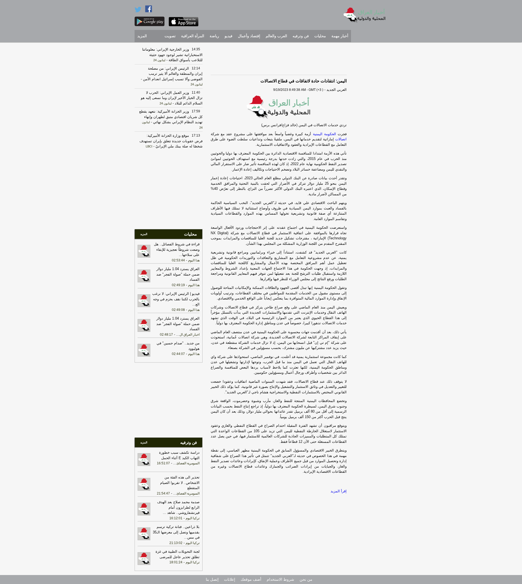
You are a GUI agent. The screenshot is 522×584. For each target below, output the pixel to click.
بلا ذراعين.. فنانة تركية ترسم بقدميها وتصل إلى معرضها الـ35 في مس (176, 532)
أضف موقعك (251, 579)
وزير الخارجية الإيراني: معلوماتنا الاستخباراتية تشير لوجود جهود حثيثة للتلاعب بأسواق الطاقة (172, 54)
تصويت (170, 36)
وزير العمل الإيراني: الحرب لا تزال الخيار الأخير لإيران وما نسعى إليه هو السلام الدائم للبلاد (172, 98)
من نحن (306, 579)
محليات (320, 36)
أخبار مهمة (339, 36)
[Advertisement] (371, 126)
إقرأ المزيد (339, 491)
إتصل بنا (212, 579)
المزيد (142, 36)
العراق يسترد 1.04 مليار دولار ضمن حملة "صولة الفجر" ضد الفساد (178, 274)
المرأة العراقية (192, 36)
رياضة (214, 36)
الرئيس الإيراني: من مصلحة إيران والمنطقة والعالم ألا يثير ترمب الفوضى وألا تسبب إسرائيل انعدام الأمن (172, 73)
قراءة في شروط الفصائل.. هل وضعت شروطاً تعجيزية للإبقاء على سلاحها (177, 249)
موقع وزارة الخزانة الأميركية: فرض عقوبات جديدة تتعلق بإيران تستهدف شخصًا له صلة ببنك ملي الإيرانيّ (171, 141)
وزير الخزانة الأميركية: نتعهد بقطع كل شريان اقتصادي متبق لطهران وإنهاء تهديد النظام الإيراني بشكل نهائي (171, 116)
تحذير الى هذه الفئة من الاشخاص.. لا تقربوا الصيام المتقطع (180, 482)
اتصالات (340, 139)
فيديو (228, 36)
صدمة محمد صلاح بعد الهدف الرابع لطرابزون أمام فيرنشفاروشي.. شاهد (178, 507)
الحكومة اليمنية (324, 134)
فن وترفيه (301, 36)
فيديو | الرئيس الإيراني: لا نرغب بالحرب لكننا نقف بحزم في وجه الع (176, 299)
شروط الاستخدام (280, 579)
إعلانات (229, 579)
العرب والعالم (276, 36)
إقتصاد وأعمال (249, 36)
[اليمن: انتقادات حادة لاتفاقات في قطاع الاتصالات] (279, 107)
